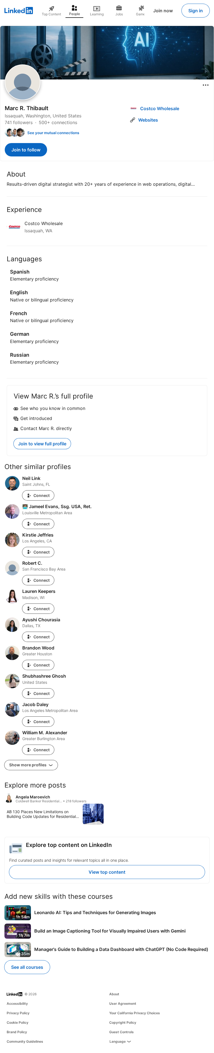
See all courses (27, 967)
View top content (107, 872)
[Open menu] (205, 85)
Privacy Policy (18, 1013)
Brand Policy (17, 1032)
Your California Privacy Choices (134, 1013)
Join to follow (25, 150)
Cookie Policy (17, 1022)
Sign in (195, 10)
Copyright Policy (122, 1022)
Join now (163, 10)
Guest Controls (121, 1032)
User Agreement (122, 1003)
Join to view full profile (42, 443)
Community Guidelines (25, 1041)
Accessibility (17, 1003)
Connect (41, 495)
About (114, 994)
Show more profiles (28, 764)
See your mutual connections (53, 133)
